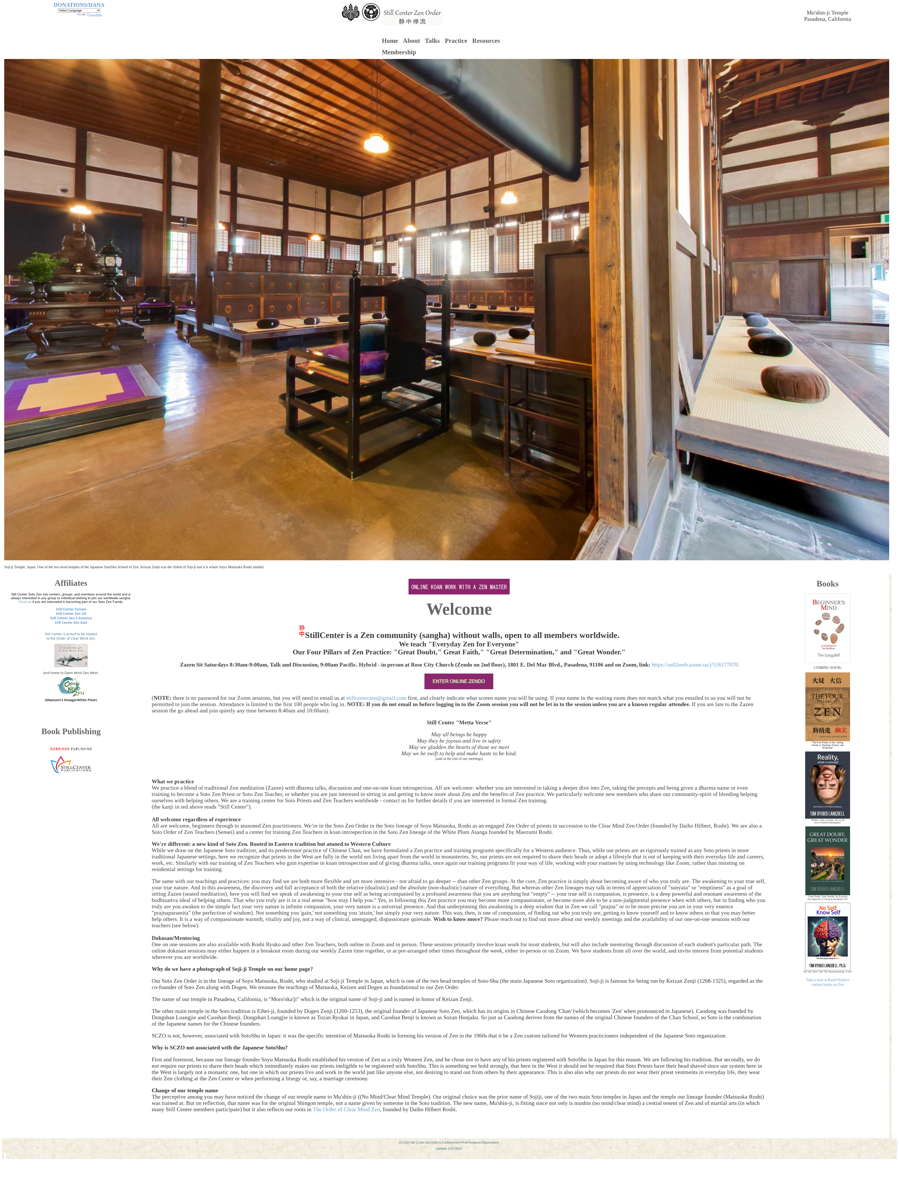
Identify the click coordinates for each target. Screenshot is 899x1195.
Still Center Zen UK (71, 613)
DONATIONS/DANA (79, 5)
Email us (25, 602)
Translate (94, 15)
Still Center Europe (71, 609)
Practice (456, 40)
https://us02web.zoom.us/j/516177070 (695, 665)
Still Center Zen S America (71, 618)
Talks (432, 40)
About (411, 40)
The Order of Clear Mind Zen (346, 1109)
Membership (399, 52)
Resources (486, 40)
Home (390, 40)
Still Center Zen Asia (71, 622)
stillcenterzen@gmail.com (376, 698)
